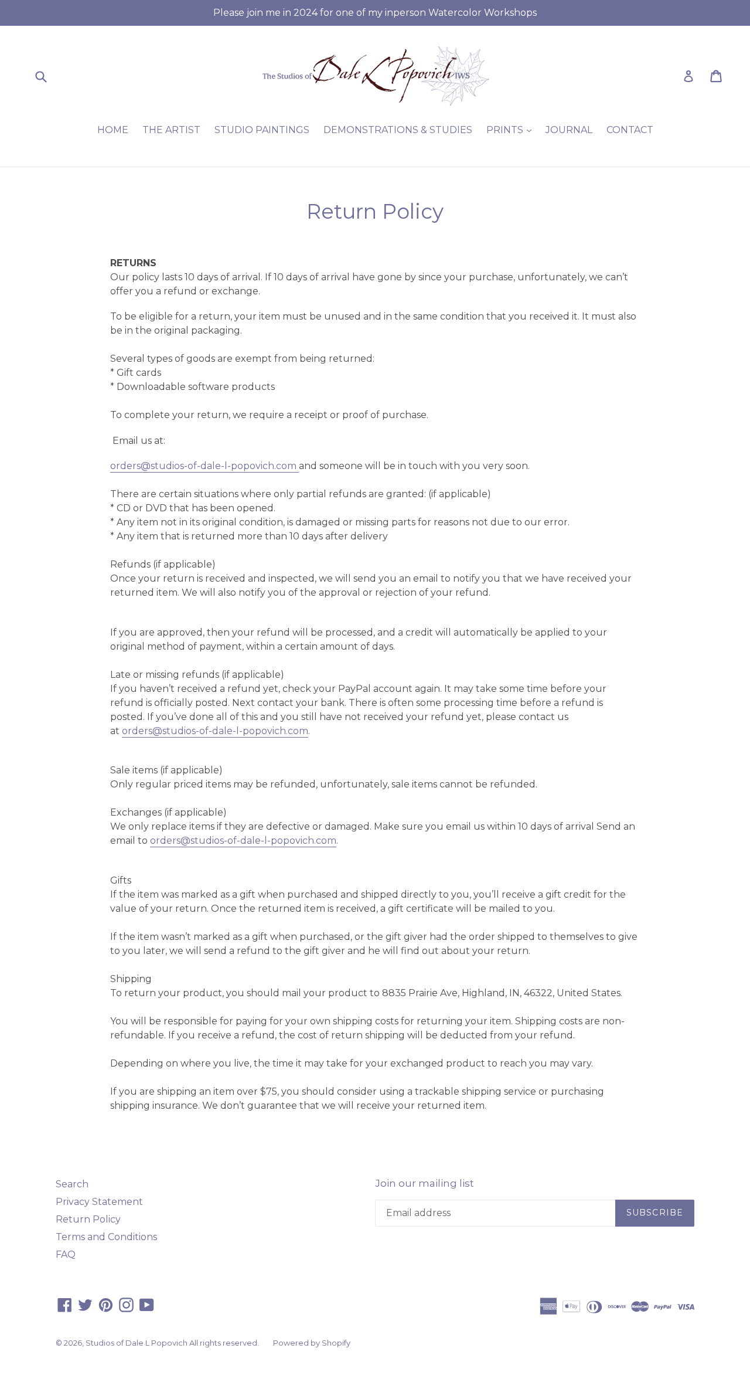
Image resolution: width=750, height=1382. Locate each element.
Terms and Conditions (106, 1236)
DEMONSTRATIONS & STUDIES (397, 129)
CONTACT (629, 129)
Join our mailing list (424, 1183)
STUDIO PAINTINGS (261, 129)
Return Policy (88, 1219)
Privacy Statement (99, 1201)
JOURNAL (569, 129)
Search (72, 1184)
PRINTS (511, 129)
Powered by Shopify (311, 1342)
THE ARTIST (171, 129)
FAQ (66, 1254)
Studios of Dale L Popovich (137, 1342)
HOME (112, 129)
